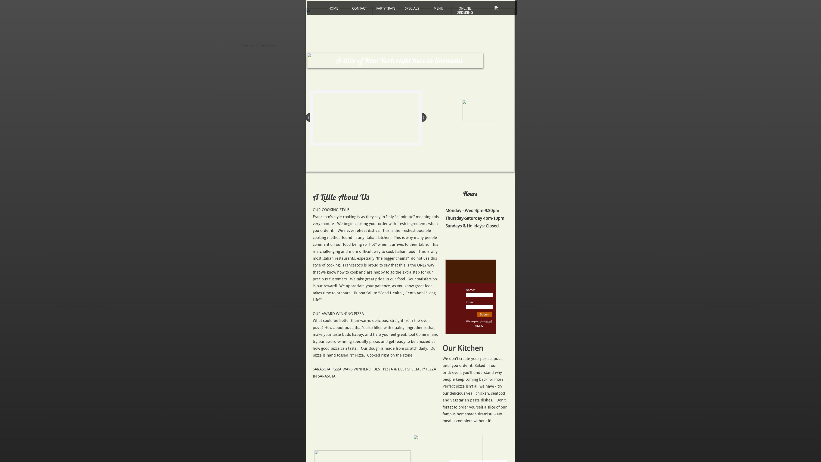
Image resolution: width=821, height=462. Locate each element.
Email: (470, 302)
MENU (438, 8)
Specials (412, 8)
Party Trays (385, 8)
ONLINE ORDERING (464, 10)
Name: (470, 290)
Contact (359, 8)
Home (333, 8)
